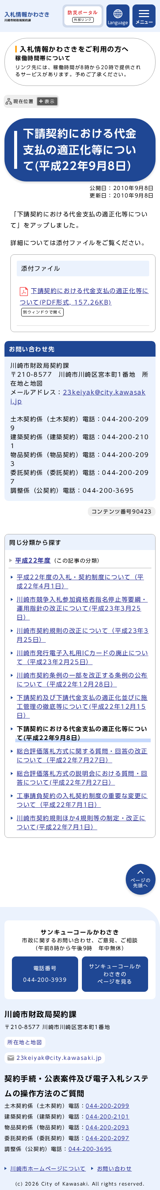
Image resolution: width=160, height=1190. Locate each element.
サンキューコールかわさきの (115, 974)
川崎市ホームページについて (48, 1168)
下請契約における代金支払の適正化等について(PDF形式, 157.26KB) (84, 301)
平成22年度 (33, 560)
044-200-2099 (107, 1106)
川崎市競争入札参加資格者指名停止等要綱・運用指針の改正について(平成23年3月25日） (82, 608)
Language (118, 22)
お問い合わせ (114, 1168)
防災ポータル (83, 15)
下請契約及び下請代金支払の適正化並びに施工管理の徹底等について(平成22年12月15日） (82, 706)
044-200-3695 (90, 1149)
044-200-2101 (107, 1116)
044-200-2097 (107, 1138)
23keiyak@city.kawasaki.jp (59, 1058)
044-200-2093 (107, 1127)
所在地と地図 (24, 1042)
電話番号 (45, 974)
